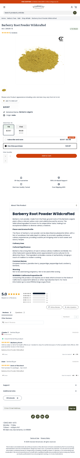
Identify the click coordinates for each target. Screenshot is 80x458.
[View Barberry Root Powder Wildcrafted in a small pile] (4, 90)
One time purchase (39, 146)
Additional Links (9, 391)
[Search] (74, 12)
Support (6, 385)
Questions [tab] (18, 312)
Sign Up (72, 408)
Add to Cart (46, 156)
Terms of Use (34, 438)
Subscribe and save (39, 139)
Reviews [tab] (6, 312)
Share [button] (5, 354)
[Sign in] (72, 7)
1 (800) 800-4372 (9, 423)
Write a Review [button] (55, 307)
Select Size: (7, 123)
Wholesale (10, 398)
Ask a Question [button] (71, 307)
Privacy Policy (45, 438)
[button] (74, 354)
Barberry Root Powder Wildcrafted (13, 350)
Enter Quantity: (7, 152)
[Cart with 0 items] (76, 7)
